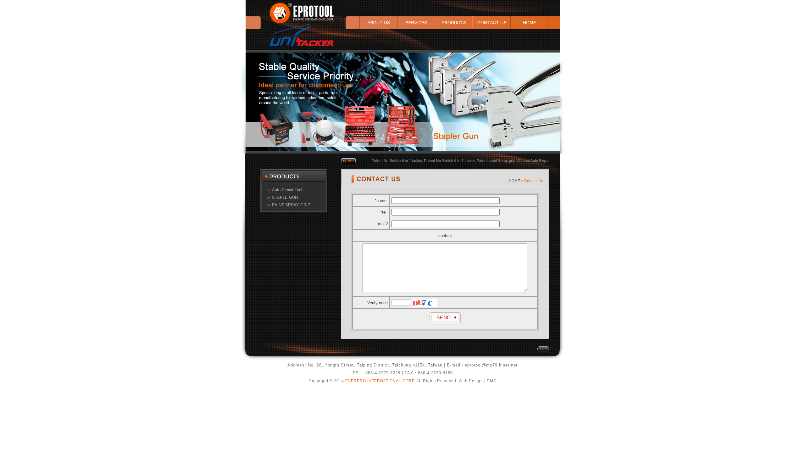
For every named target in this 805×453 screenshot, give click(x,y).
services (416, 22)
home (535, 22)
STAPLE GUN (285, 197)
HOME (514, 181)
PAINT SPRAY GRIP (291, 205)
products (454, 22)
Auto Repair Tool (287, 189)
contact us (492, 22)
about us (371, 22)
